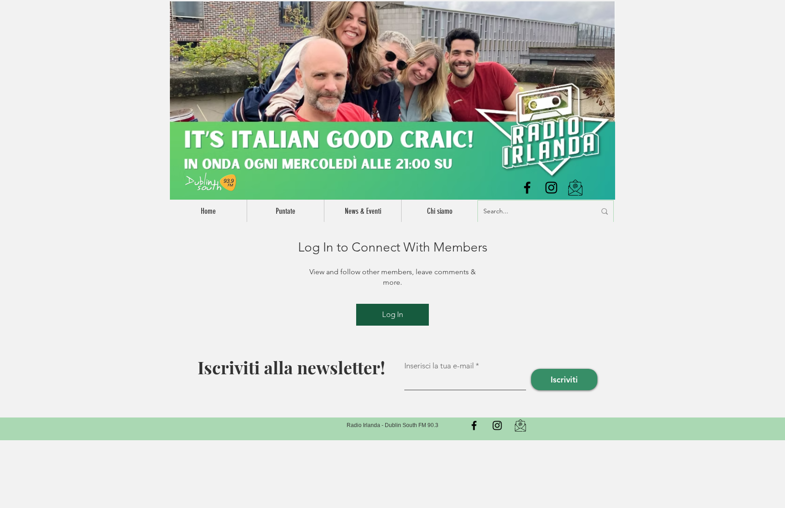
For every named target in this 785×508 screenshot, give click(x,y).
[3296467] (575, 188)
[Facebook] (527, 188)
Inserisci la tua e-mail (439, 366)
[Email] (520, 425)
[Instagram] (551, 188)
